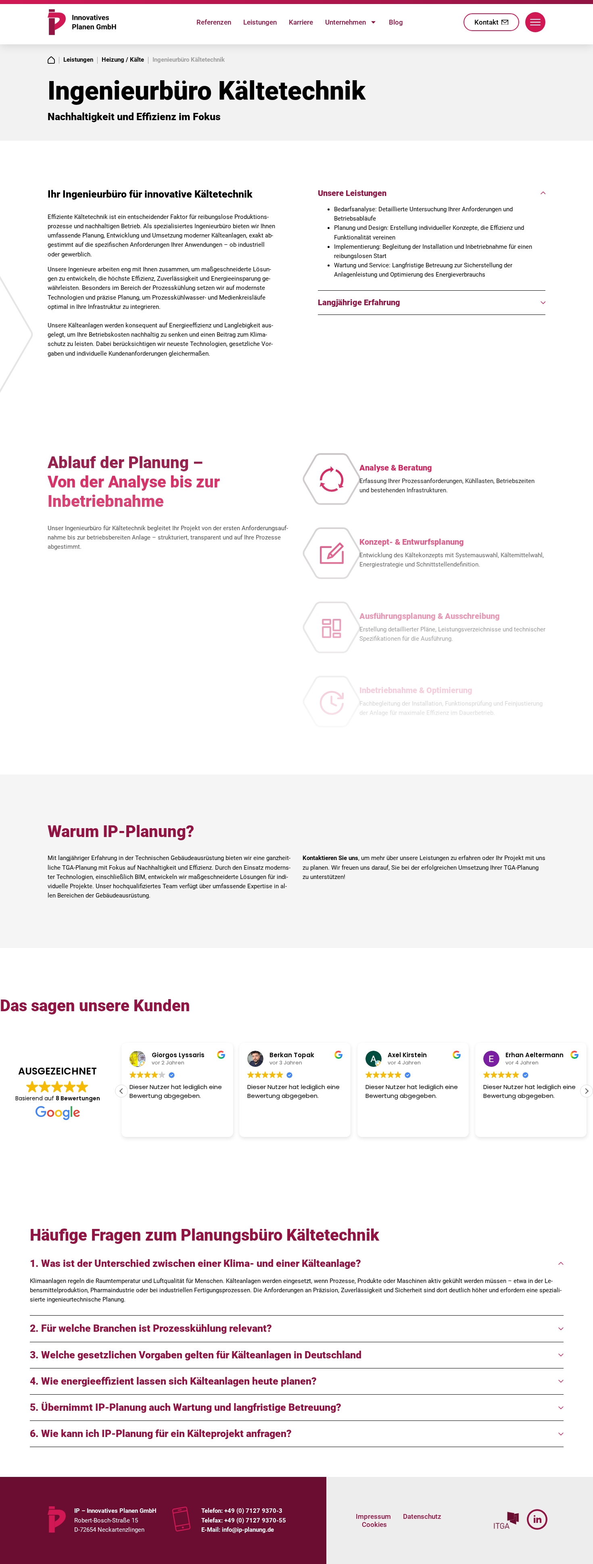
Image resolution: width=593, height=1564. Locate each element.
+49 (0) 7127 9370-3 (253, 1510)
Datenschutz (422, 1516)
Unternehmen (345, 22)
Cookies (374, 1524)
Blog (396, 22)
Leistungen (260, 22)
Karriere (301, 22)
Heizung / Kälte (123, 59)
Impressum (373, 1516)
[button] (586, 1091)
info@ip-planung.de (247, 1529)
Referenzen (213, 22)
